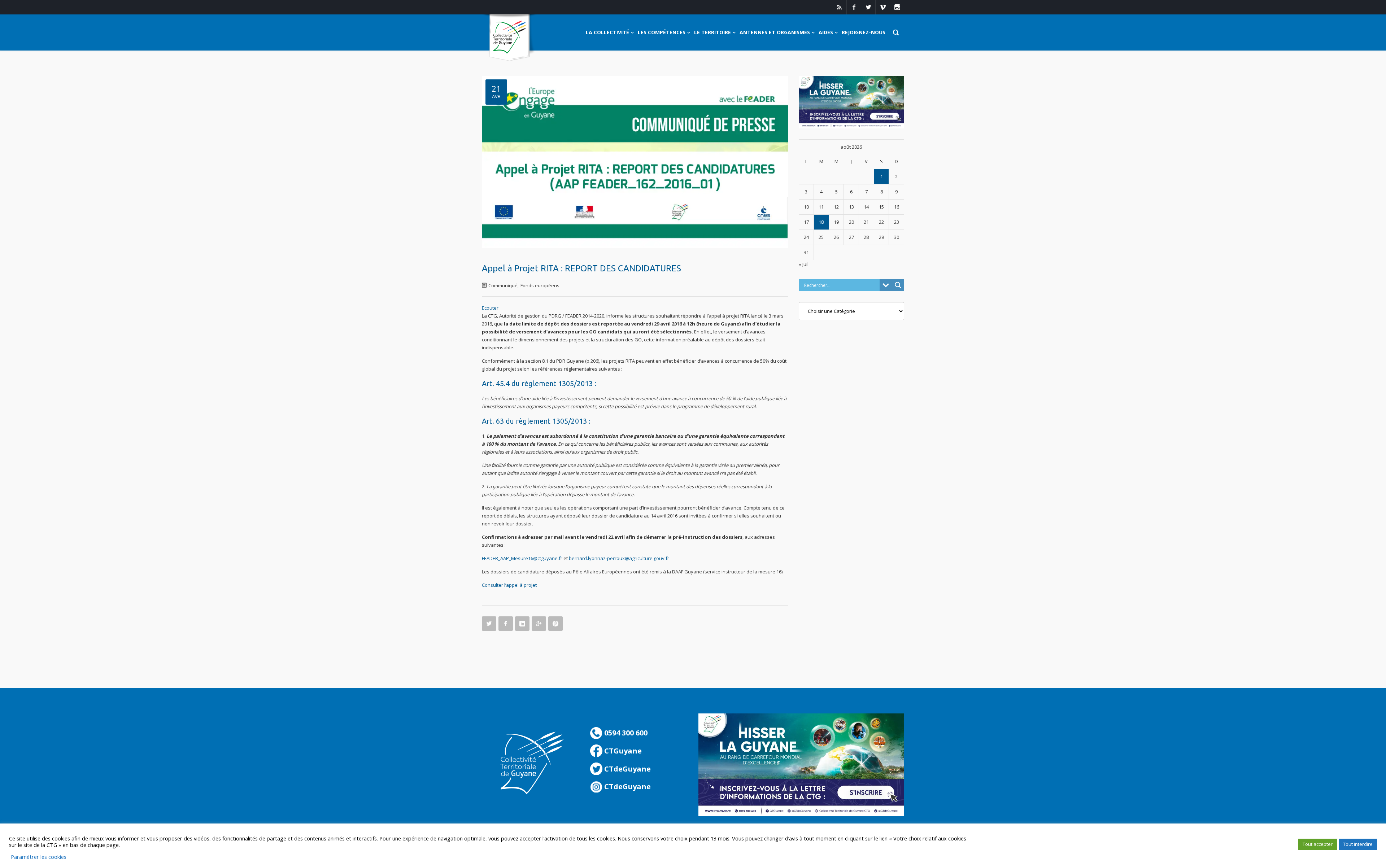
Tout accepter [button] (1318, 844)
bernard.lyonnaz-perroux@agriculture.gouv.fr (619, 558)
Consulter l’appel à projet (509, 585)
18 (821, 222)
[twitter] (868, 7)
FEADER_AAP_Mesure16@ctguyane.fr (522, 558)
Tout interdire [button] (1358, 844)
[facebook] (853, 7)
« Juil (803, 264)
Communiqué (503, 285)
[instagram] (897, 7)
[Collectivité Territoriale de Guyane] (509, 37)
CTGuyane (622, 751)
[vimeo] (882, 7)
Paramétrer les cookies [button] (38, 856)
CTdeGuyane (626, 769)
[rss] (839, 7)
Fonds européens (539, 285)
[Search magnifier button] (898, 285)
